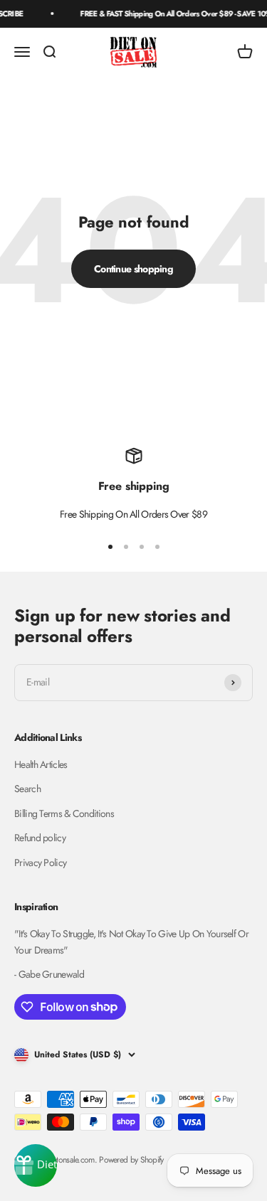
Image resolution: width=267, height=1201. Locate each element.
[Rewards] (35, 1165)
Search (27, 788)
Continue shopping (133, 269)
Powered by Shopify (131, 1159)
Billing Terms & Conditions (64, 813)
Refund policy (40, 838)
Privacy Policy (40, 862)
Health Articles (41, 764)
